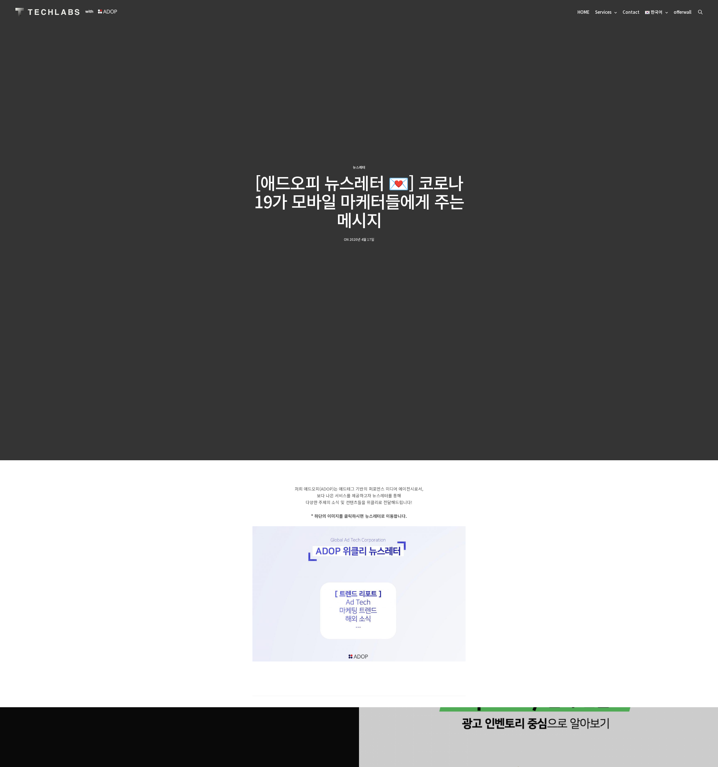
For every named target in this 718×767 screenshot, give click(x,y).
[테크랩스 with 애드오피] (47, 12)
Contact (631, 12)
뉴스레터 (359, 167)
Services (603, 12)
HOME (583, 12)
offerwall (682, 12)
